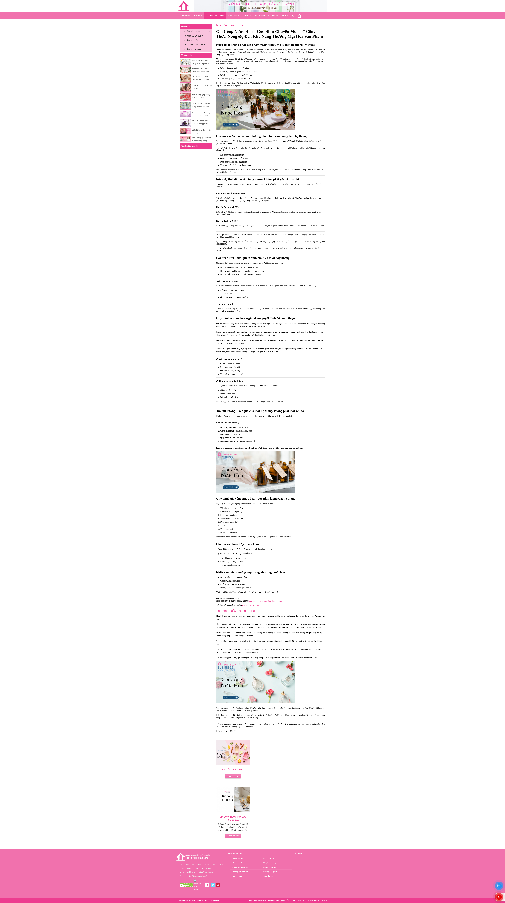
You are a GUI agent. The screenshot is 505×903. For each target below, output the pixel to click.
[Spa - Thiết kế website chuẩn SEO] (184, 6)
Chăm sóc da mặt (193, 31)
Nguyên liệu (233, 16)
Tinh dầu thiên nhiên (271, 876)
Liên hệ (285, 16)
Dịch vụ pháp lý (261, 16)
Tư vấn (247, 16)
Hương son (237, 876)
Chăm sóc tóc (191, 40)
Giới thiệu (197, 16)
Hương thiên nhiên (240, 872)
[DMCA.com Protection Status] (186, 885)
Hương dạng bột (270, 872)
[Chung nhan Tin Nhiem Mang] (199, 885)
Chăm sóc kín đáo (193, 49)
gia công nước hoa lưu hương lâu (265, 601)
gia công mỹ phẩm (250, 606)
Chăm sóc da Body (193, 36)
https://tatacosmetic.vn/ (197, 876)
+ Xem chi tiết (233, 776)
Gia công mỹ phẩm (214, 16)
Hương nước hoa (270, 867)
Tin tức (275, 16)
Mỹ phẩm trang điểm (194, 45)
